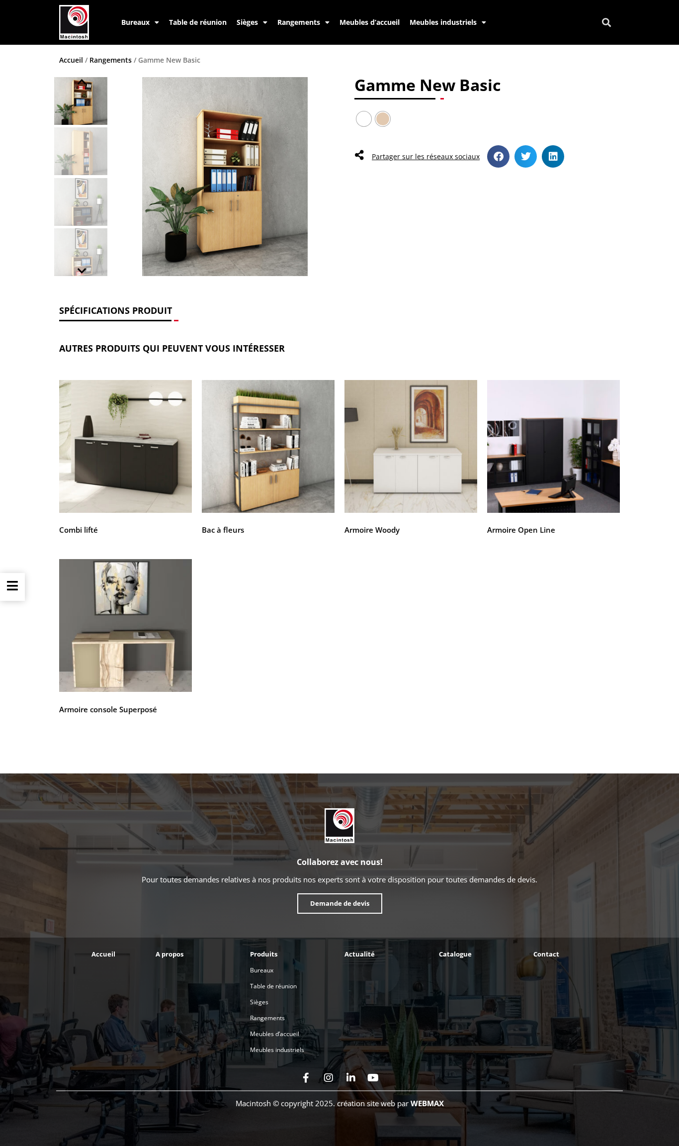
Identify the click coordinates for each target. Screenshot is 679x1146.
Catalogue (455, 954)
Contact (546, 954)
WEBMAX (427, 1103)
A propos (169, 954)
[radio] (363, 118)
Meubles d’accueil (370, 22)
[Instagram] (329, 1078)
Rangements (298, 22)
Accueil (71, 60)
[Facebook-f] (306, 1078)
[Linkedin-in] (351, 1078)
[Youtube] (373, 1078)
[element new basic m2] (225, 176)
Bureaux (135, 22)
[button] (606, 22)
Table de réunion (198, 22)
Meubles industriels (443, 22)
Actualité (359, 954)
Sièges (247, 22)
